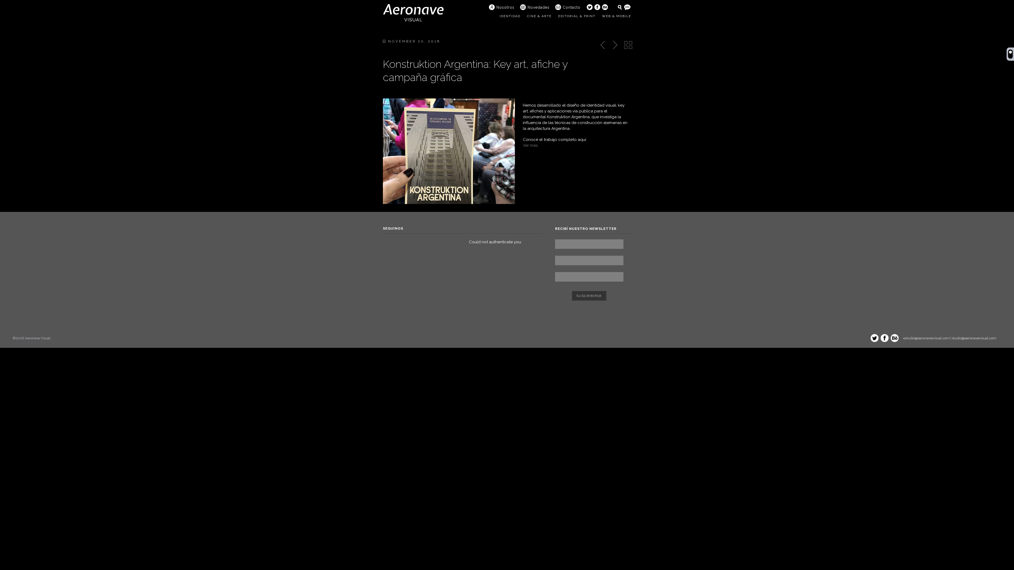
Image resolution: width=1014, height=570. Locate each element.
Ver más (530, 145)
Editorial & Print (576, 16)
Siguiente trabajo (614, 45)
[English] (627, 7)
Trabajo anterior (603, 45)
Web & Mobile (616, 16)
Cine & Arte (539, 16)
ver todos (628, 45)
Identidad (510, 16)
